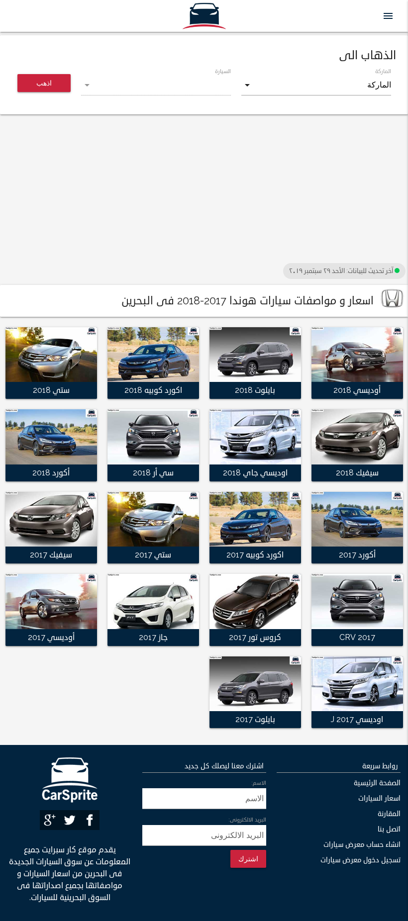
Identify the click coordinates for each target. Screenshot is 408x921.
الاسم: (258, 783)
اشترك (248, 858)
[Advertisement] (204, 191)
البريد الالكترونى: (247, 820)
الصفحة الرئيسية (377, 783)
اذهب (44, 83)
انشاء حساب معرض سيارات (362, 844)
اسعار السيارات (379, 798)
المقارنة (389, 814)
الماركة (383, 71)
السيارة (223, 71)
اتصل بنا (389, 829)
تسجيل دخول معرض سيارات (360, 860)
